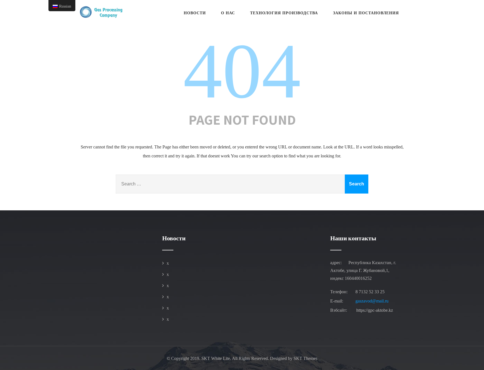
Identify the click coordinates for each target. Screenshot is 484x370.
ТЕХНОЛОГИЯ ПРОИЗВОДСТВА (284, 13)
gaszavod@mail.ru (371, 301)
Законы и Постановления (366, 13)
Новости (195, 13)
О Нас (228, 13)
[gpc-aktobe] (100, 12)
